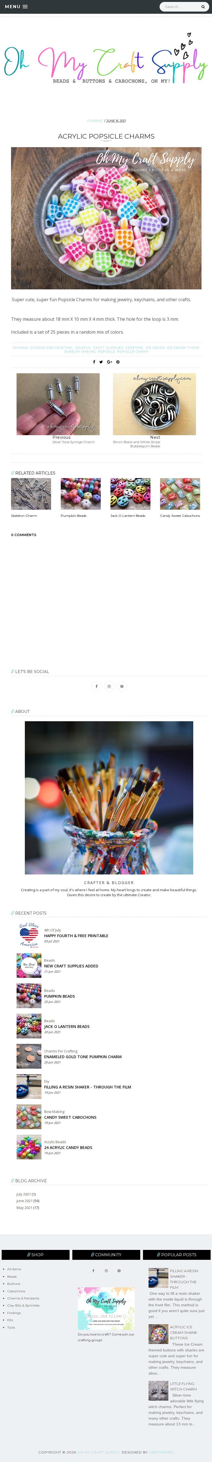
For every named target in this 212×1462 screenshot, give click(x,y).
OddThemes (161, 1452)
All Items (14, 1269)
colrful (83, 348)
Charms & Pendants (23, 1298)
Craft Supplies (108, 348)
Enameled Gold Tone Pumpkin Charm (83, 1056)
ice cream (156, 348)
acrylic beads (55, 1141)
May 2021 (24, 1207)
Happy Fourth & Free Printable (76, 935)
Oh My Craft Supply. (99, 1452)
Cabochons (16, 1291)
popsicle (107, 351)
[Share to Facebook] (94, 362)
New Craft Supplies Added (71, 966)
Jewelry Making (80, 351)
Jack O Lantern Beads (66, 1026)
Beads (49, 960)
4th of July (52, 930)
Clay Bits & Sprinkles (23, 1305)
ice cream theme (183, 348)
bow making (54, 1111)
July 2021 (24, 1194)
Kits (10, 1320)
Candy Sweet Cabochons (70, 1117)
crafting (135, 348)
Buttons (13, 1284)
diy (46, 1081)
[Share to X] (101, 362)
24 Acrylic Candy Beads (68, 1147)
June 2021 (25, 1200)
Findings (14, 1313)
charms (95, 121)
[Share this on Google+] (109, 362)
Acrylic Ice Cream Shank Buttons (183, 1332)
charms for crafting (52, 348)
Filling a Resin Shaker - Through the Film (87, 1087)
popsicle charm (133, 351)
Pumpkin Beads (59, 996)
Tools (11, 1327)
